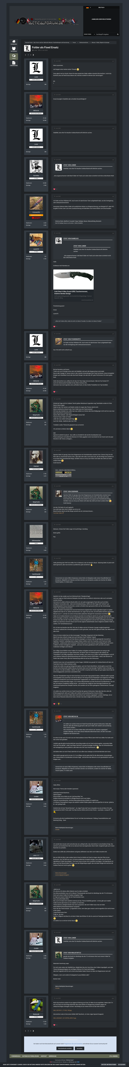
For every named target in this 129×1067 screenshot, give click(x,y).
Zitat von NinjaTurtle (72, 953)
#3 (113, 128)
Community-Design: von (64, 1062)
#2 (113, 95)
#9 (113, 399)
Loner (35, 50)
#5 (113, 196)
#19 (113, 932)
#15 (113, 711)
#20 (113, 998)
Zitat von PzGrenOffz (72, 339)
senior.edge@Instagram (62, 875)
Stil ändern (113, 1056)
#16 (113, 780)
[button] (101, 7)
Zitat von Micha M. (70, 716)
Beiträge (28, 84)
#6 (113, 233)
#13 (113, 558)
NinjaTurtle (62, 804)
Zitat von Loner (69, 165)
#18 (113, 885)
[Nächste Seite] (33, 55)
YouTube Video (57, 513)
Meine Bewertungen (61, 873)
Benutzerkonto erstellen (65, 1048)
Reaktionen (29, 118)
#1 (113, 61)
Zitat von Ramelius (71, 238)
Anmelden (79, 1048)
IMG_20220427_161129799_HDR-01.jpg (64, 1018)
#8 (113, 365)
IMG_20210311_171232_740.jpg (62, 1010)
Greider (57, 829)
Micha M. (57, 889)
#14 (113, 592)
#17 (113, 839)
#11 (113, 486)
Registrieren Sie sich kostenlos (73, 1043)
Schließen (121, 1064)
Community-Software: (64, 1060)
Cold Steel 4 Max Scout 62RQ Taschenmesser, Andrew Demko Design (71, 292)
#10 (113, 450)
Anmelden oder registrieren (101, 19)
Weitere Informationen (108, 1064)
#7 (113, 334)
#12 (113, 525)
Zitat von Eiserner (70, 491)
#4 (113, 160)
